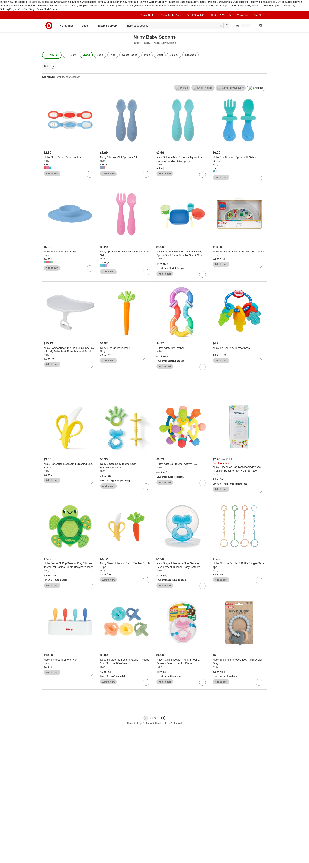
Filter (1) (54, 55)
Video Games (37, 5)
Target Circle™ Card (171, 15)
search (227, 25)
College (44, 1)
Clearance (163, 5)
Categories (67, 25)
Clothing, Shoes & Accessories (78, 1)
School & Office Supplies (281, 1)
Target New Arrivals (11, 1)
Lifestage (190, 54)
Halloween (55, 1)
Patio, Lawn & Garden (145, 1)
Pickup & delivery (107, 25)
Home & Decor (104, 1)
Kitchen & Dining (123, 1)
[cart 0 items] (260, 25)
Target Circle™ (148, 15)
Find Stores (50, 9)
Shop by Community (123, 5)
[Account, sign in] (244, 25)
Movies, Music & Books (58, 5)
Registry (14, 9)
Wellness (261, 1)
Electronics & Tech (19, 5)
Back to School (31, 1)
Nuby (46, 160)
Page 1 (131, 723)
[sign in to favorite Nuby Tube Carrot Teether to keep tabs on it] (146, 361)
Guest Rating (129, 54)
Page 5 (168, 723)
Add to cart (52, 173)
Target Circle (36, 9)
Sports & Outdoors (232, 1)
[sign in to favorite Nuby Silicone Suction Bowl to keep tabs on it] (90, 268)
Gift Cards (106, 5)
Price (147, 54)
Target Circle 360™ (196, 15)
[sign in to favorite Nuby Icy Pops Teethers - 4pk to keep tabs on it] (90, 673)
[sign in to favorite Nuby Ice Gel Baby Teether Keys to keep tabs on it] (259, 361)
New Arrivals (176, 5)
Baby (195, 1)
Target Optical (143, 5)
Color (160, 54)
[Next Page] (264, 55)
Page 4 (159, 723)
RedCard (24, 9)
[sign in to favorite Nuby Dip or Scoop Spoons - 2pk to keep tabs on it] (90, 174)
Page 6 (178, 723)
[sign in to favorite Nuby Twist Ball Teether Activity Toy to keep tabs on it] (202, 483)
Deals (154, 5)
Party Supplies (80, 5)
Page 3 (150, 723)
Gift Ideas (94, 5)
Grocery (162, 1)
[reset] (221, 25)
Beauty (202, 1)
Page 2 (140, 723)
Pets (245, 1)
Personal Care (214, 1)
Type (112, 54)
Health (252, 1)
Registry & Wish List (221, 15)
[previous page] (145, 718)
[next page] (163, 718)
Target (136, 42)
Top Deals (215, 5)
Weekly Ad (249, 5)
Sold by (174, 54)
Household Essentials (179, 1)
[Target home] (49, 25)
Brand (86, 54)
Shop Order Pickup (265, 5)
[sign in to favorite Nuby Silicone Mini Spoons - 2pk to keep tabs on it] (146, 174)
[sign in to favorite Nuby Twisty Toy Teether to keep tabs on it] (202, 367)
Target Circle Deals (232, 5)
